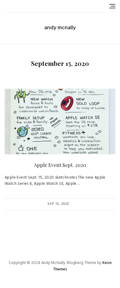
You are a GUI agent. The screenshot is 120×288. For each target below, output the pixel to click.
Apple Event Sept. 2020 (60, 165)
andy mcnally (60, 27)
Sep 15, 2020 (58, 204)
